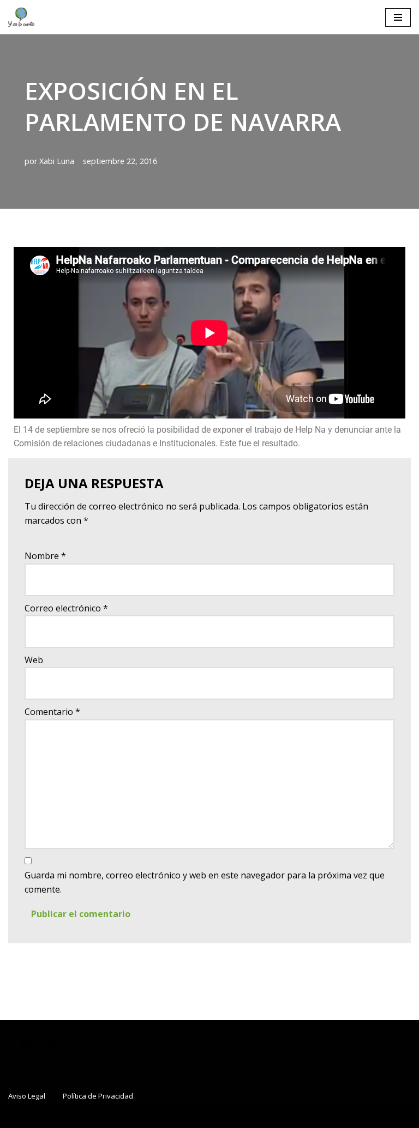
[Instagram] (52, 1049)
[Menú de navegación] (398, 17)
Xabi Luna (56, 161)
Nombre (45, 556)
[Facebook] (25, 1049)
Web (34, 660)
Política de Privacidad (98, 1096)
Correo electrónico (66, 608)
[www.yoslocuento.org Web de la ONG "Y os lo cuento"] (21, 17)
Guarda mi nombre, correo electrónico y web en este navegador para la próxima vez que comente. (205, 882)
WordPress (263, 1116)
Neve (143, 1116)
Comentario (52, 712)
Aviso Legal (26, 1096)
